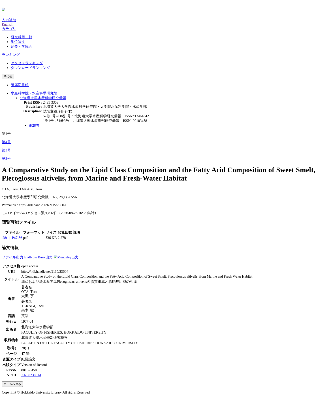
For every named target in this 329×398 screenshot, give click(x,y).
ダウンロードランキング (30, 68)
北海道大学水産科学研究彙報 (43, 98)
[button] (9, 29)
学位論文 (18, 42)
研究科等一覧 (21, 37)
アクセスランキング (27, 63)
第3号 (6, 150)
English (7, 24)
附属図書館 (20, 85)
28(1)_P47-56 (12, 238)
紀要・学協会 (21, 46)
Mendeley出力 (68, 257)
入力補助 (9, 20)
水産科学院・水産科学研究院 (34, 93)
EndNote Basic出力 (38, 257)
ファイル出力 (12, 257)
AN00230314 (31, 375)
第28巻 (34, 125)
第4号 (6, 142)
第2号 (6, 158)
